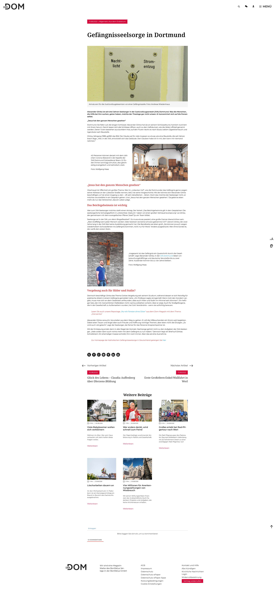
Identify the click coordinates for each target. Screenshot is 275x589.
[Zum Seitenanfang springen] (271, 526)
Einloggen (92, 528)
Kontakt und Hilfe (190, 565)
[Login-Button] (253, 7)
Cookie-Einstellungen (151, 584)
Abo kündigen (189, 568)
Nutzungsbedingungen (152, 581)
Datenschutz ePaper (150, 574)
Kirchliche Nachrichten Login (193, 572)
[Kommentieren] (246, 7)
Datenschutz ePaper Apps (153, 578)
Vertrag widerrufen (192, 581)
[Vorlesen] (271, 246)
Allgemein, (103, 22)
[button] (89, 355)
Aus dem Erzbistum (117, 22)
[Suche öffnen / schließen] (239, 6)
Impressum (146, 568)
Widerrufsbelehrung (191, 577)
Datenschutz (147, 571)
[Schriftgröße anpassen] (271, 239)
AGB (143, 565)
